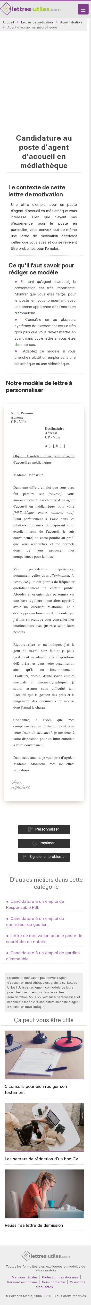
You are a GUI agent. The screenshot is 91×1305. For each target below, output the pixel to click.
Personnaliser (47, 829)
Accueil (8, 22)
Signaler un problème (47, 856)
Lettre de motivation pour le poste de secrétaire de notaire (44, 938)
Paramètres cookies (22, 1282)
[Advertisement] (45, 81)
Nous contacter (54, 1282)
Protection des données (60, 1277)
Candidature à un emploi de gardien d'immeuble (43, 955)
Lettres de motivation (37, 22)
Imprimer (47, 842)
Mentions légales (25, 1277)
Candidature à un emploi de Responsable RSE (35, 904)
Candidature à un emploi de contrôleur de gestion (35, 921)
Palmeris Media (20, 1296)
